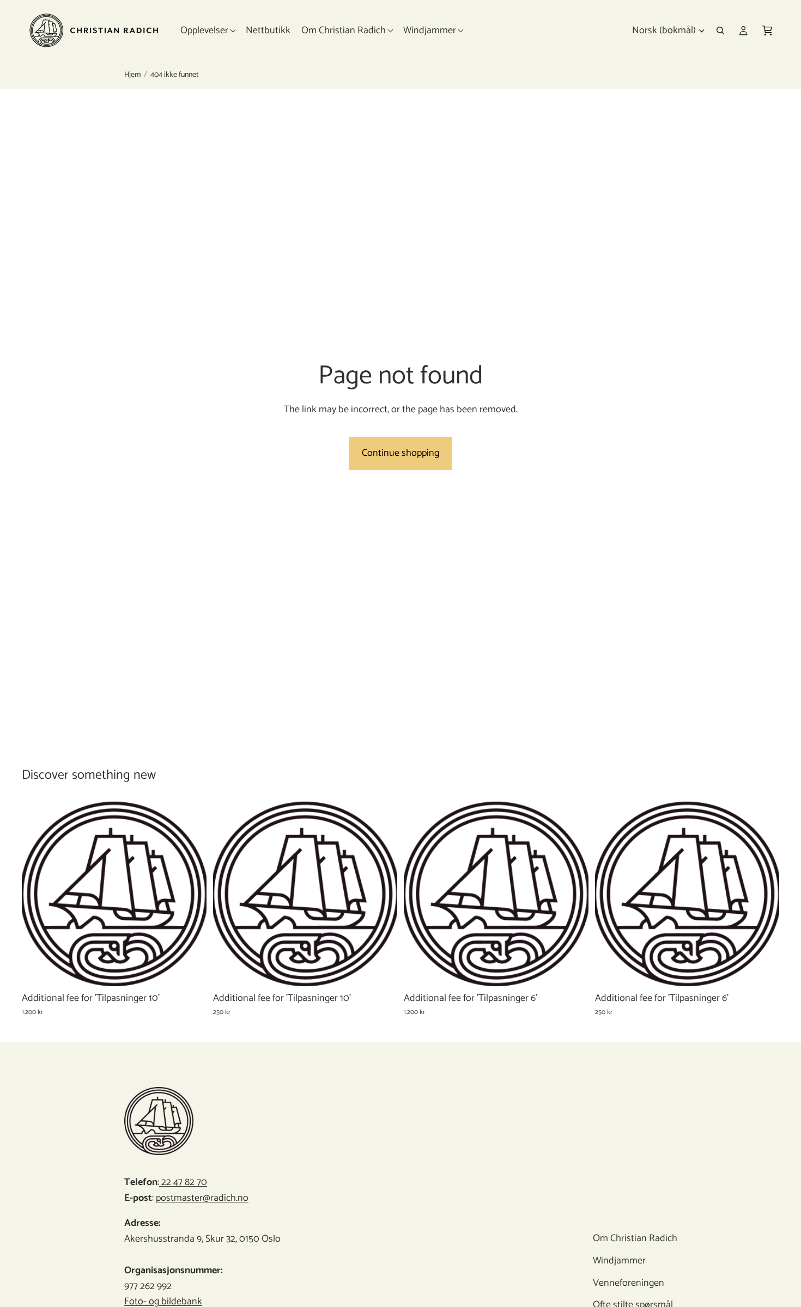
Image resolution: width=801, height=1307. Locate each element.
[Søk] (720, 30)
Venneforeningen (628, 1283)
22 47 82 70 (183, 1182)
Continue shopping (400, 453)
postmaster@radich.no (202, 1198)
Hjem (132, 75)
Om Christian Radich (634, 1238)
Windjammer (618, 1261)
